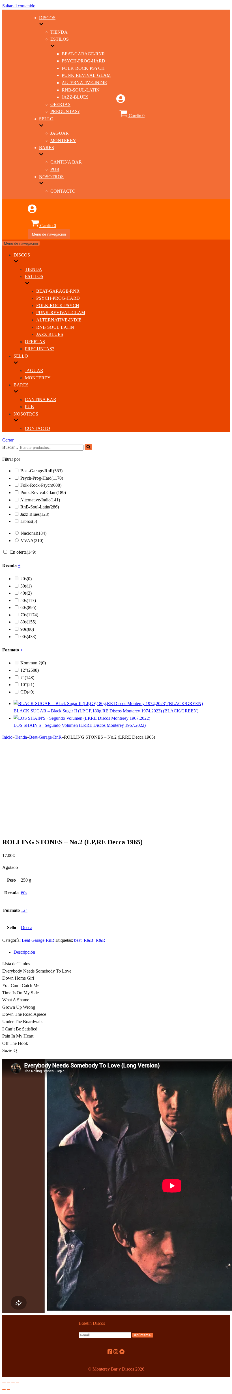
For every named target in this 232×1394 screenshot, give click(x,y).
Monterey (63, 140)
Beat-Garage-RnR (83, 53)
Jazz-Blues (75, 97)
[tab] (122, 952)
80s (28, 621)
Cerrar (8, 440)
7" (27, 677)
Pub (54, 169)
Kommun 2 (33, 662)
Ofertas (60, 104)
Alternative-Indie (84, 82)
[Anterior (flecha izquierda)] (4, 1389)
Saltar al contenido (18, 5)
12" (29, 670)
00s (28, 636)
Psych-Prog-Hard (83, 60)
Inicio (7, 737)
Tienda (59, 32)
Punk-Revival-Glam (86, 75)
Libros (28, 521)
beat (77, 940)
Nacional (33, 533)
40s (26, 593)
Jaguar (59, 133)
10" (27, 684)
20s (26, 578)
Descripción (24, 952)
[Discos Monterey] (15, 118)
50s (28, 600)
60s (28, 607)
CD (27, 692)
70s (29, 614)
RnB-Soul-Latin (81, 90)
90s (27, 629)
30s (26, 586)
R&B (88, 940)
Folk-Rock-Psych (83, 68)
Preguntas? (65, 111)
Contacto (63, 191)
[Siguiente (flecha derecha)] (8, 1389)
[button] (88, 447)
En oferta (23, 552)
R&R (100, 940)
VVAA (32, 540)
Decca (26, 927)
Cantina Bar (66, 162)
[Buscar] (88, 447)
